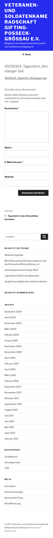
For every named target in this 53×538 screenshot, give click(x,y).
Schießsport (11, 456)
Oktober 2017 (12, 398)
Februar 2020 (12, 334)
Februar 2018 (12, 381)
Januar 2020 (11, 340)
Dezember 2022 (13, 323)
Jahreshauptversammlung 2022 (21, 270)
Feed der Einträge (14, 492)
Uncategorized (12, 462)
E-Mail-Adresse (14, 162)
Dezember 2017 (13, 386)
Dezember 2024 (13, 311)
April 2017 (10, 433)
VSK (7, 468)
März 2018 (10, 375)
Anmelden (10, 486)
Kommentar (12, 108)
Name (8, 147)
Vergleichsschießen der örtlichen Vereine (26, 281)
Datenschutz (10, 531)
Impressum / (36, 527)
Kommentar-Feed (14, 497)
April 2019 (10, 358)
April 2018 (10, 369)
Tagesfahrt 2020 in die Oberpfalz (22, 275)
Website (9, 177)
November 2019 (13, 352)
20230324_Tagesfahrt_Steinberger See (26, 78)
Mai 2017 (9, 427)
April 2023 (10, 317)
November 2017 (13, 392)
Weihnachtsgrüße (14, 255)
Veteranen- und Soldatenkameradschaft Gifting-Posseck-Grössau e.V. (26, 22)
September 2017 (13, 404)
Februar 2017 (12, 438)
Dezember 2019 (13, 346)
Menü (28, 54)
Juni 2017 (9, 421)
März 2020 (10, 329)
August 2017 (11, 410)
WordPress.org (12, 503)
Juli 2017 (9, 415)
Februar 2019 (12, 363)
